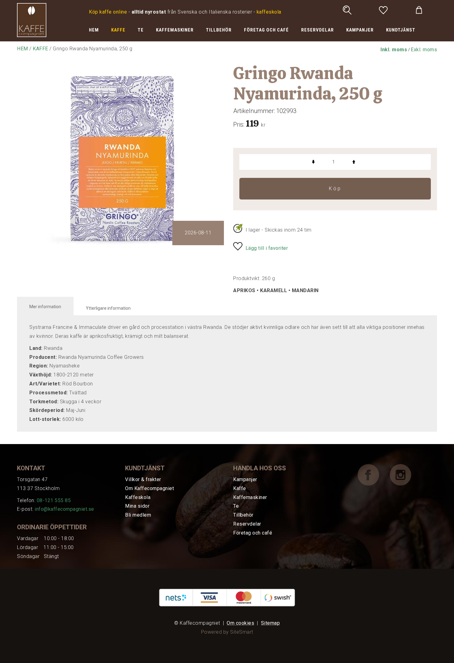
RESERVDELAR (317, 30)
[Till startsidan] (32, 19)
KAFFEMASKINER (175, 30)
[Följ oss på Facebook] (373, 474)
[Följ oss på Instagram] (405, 474)
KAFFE (118, 30)
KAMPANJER (360, 30)
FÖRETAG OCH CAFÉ (266, 30)
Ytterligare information (108, 308)
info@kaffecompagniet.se (64, 509)
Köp (335, 188)
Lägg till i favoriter (267, 248)
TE (141, 30)
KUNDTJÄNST (400, 30)
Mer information (45, 306)
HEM (94, 30)
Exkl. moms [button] (424, 49)
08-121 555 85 (54, 500)
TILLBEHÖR (219, 30)
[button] (393, 49)
